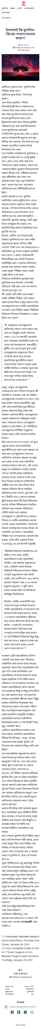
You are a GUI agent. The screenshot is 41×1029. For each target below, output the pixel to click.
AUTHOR (5, 12)
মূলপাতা (5, 8)
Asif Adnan (24, 45)
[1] (3, 936)
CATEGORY (29, 8)
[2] (3, 948)
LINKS (12, 8)
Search (7, 18)
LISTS (19, 8)
